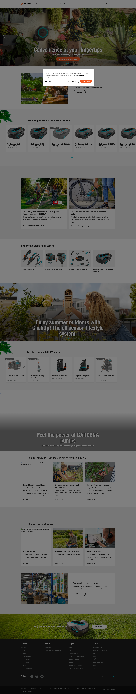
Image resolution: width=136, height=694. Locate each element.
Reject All (74, 81)
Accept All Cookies (86, 81)
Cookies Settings (48, 81)
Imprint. (51, 77)
